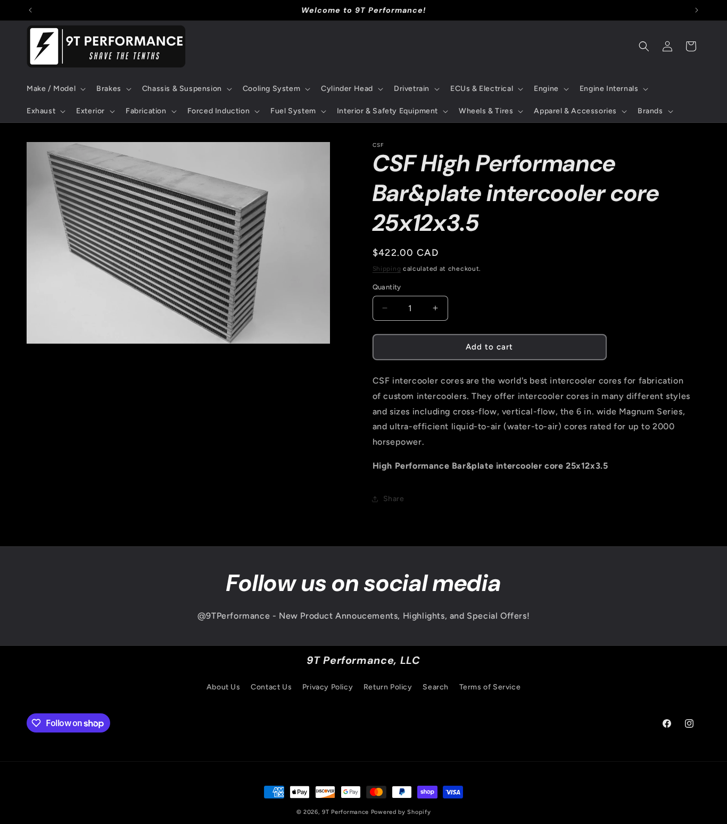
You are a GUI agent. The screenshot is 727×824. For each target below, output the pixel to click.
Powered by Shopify (401, 812)
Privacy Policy (327, 687)
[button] (55, 89)
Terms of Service (490, 687)
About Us (223, 687)
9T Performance (345, 812)
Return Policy (387, 687)
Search (436, 687)
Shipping (387, 268)
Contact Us (271, 687)
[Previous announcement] (30, 10)
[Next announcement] (696, 10)
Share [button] (393, 498)
